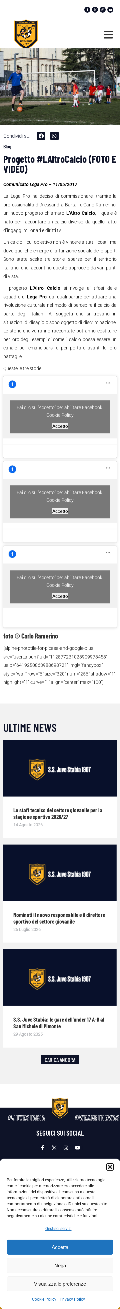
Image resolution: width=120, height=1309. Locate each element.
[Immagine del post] (60, 768)
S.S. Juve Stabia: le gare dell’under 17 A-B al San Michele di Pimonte (58, 1022)
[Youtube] (110, 10)
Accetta (60, 1247)
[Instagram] (103, 10)
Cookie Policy (44, 1299)
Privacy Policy (72, 1299)
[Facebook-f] (87, 10)
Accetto (60, 426)
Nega (60, 1265)
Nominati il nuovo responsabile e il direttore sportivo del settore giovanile (59, 918)
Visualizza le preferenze (60, 1284)
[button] (110, 1167)
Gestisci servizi (58, 1228)
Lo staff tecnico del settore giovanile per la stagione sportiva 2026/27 (57, 813)
